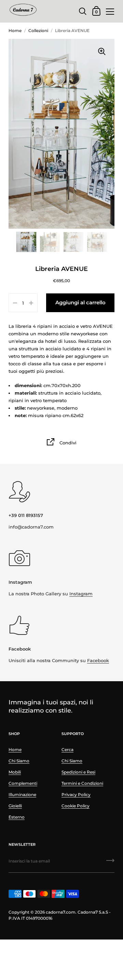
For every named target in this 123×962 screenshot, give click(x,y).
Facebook (98, 660)
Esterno (17, 817)
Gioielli (15, 805)
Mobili (15, 772)
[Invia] (110, 863)
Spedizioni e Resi (78, 772)
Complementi (23, 783)
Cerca (67, 749)
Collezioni (38, 30)
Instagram (81, 593)
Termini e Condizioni (82, 783)
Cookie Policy (76, 805)
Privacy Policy (76, 794)
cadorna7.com (61, 912)
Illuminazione (22, 794)
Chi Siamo (19, 760)
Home (15, 30)
